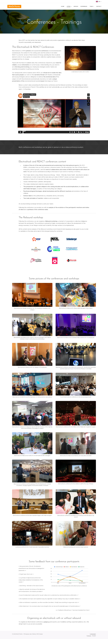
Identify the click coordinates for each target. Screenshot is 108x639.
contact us (46, 622)
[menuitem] (63, 6)
